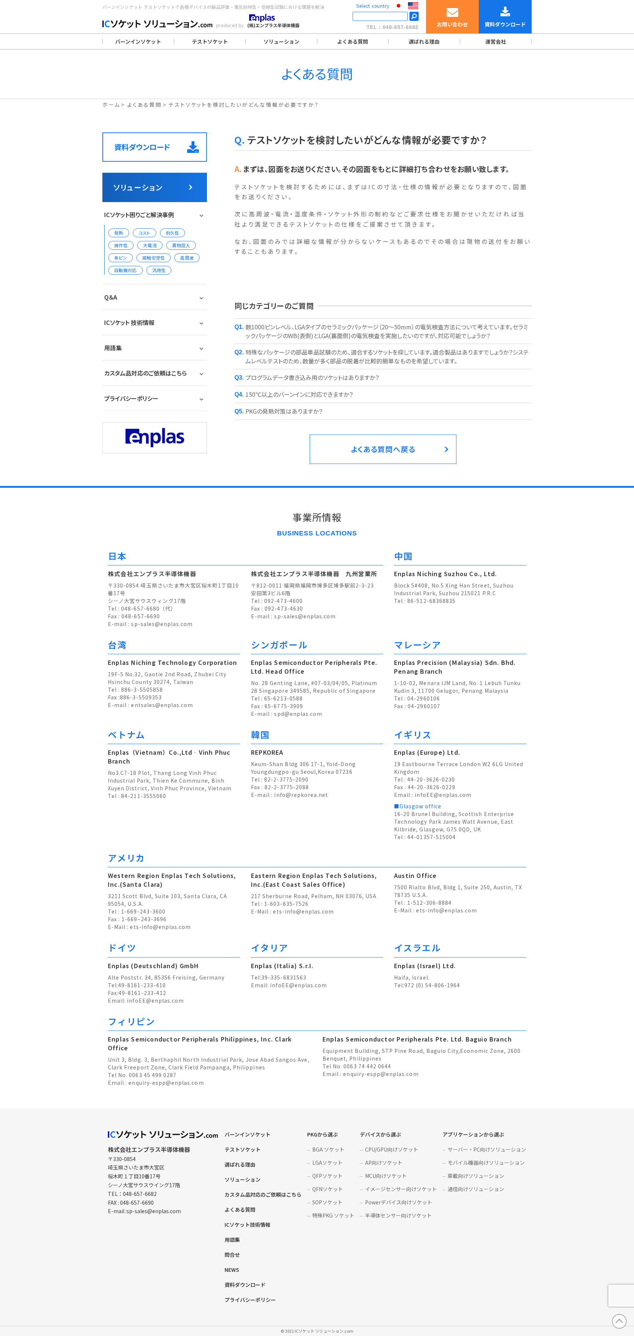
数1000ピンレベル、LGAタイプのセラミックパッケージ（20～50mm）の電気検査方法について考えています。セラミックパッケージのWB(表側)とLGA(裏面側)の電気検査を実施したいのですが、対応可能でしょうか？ (386, 331)
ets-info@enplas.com (160, 926)
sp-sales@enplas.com (162, 623)
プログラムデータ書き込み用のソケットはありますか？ (312, 377)
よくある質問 (352, 41)
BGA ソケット (328, 1149)
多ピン (120, 258)
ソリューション (281, 41)
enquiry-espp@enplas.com (166, 1082)
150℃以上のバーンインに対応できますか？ (299, 394)
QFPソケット (327, 1175)
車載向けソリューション (476, 1175)
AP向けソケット (383, 1162)
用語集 (113, 347)
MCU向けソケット (386, 1175)
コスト (144, 233)
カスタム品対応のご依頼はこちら (145, 373)
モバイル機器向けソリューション (486, 1162)
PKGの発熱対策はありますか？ (284, 411)
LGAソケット (327, 1162)
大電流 (150, 245)
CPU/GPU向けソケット (391, 1149)
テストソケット (210, 41)
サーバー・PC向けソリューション (487, 1149)
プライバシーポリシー (131, 398)
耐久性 (172, 233)
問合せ (232, 1254)
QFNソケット (327, 1189)
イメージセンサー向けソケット (401, 1189)
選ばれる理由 (424, 41)
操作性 (121, 245)
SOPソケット (327, 1202)
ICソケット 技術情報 (129, 322)
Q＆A (110, 297)
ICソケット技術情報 (247, 1224)
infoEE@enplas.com (443, 794)
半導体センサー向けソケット (398, 1215)
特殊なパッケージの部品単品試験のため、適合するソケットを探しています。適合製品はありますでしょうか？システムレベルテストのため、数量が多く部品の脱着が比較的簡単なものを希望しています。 (387, 356)
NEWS (232, 1269)
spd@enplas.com (298, 713)
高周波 (187, 258)
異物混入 (181, 245)
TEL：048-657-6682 (393, 27)
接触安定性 (153, 258)
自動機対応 (125, 270)
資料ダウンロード (142, 147)
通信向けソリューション (476, 1189)
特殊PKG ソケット (333, 1215)
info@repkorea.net (301, 794)
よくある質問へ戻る (383, 449)
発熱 (118, 233)
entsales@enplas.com (162, 705)
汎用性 (159, 270)
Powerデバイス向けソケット (398, 1202)
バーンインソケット (138, 41)
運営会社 (495, 41)
